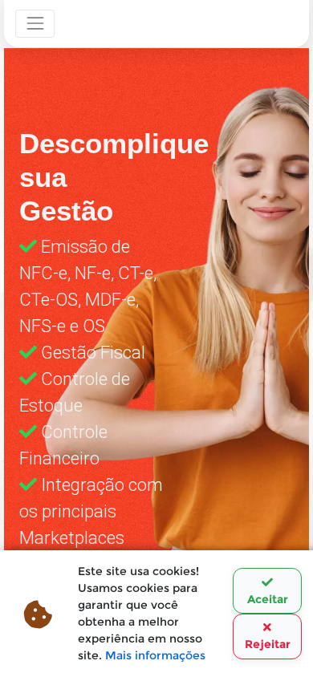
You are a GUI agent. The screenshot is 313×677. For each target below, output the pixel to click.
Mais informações (155, 655)
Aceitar (267, 599)
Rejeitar (268, 644)
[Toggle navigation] (35, 24)
